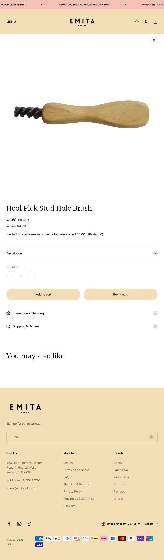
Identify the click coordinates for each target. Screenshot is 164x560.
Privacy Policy (72, 491)
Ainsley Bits (121, 477)
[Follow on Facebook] (9, 523)
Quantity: (12, 267)
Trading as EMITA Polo (78, 499)
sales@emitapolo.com (21, 488)
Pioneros (119, 491)
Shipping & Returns (76, 484)
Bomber (118, 484)
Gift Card (69, 506)
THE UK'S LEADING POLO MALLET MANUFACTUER (80, 4)
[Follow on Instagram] (19, 523)
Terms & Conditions (76, 470)
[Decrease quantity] (12, 276)
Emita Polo (120, 470)
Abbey (117, 463)
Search (68, 463)
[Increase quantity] (29, 276)
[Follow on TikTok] (29, 523)
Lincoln (118, 499)
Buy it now (120, 294)
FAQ (66, 477)
